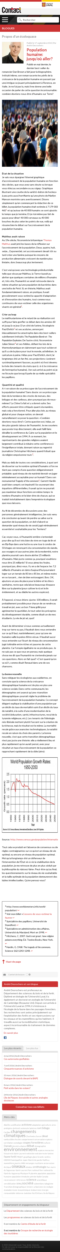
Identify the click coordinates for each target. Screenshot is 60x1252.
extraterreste (41, 1153)
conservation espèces (43, 1139)
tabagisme (48, 1184)
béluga (46, 1127)
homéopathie (16, 1160)
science (31, 1179)
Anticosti (16, 1128)
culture (47, 1143)
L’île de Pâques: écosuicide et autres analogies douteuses (26, 1099)
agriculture (46, 1125)
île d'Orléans (37, 1193)
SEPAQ (19, 1184)
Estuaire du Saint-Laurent (15, 1153)
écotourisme (36, 1190)
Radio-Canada (42, 1176)
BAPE (39, 1128)
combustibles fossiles (12, 1139)
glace (34, 1157)
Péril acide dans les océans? (17, 1088)
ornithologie (39, 1166)
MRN (23, 1163)
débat (30, 1146)
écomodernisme (10, 1190)
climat (45, 1135)
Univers (29, 1187)
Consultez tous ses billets (30, 1106)
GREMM (7, 1160)
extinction (30, 1153)
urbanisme (38, 1187)
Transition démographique (15, 1187)
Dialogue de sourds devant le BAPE (21, 1078)
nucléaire (39, 1163)
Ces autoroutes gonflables (16, 1059)
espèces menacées (46, 1150)
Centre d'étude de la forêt (33, 1224)
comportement (28, 1139)
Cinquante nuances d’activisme (19, 1068)
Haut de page (13, 961)
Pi (29, 1173)
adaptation (36, 1125)
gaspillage (28, 1157)
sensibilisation (10, 1184)
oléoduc (29, 1167)
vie (44, 1187)
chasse (38, 1136)
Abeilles (7, 1125)
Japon (25, 1160)
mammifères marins (12, 1163)
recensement (10, 1180)
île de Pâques (48, 1193)
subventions (39, 1184)
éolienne (19, 1193)
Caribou (7, 1132)
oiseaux (18, 1166)
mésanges (30, 1163)
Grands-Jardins (44, 1157)
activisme (27, 1124)
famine (51, 1153)
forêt (13, 1156)
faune (7, 1156)
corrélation (8, 1143)
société (27, 1183)
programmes (14, 1217)
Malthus (46, 1160)
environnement (20, 1149)
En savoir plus (11, 1032)
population (42, 1173)
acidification (16, 1125)
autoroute (25, 1128)
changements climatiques (20, 1133)
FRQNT (20, 1157)
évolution (28, 1193)
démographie (40, 1146)
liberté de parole (35, 1160)
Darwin (8, 1145)
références (21, 1180)
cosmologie (18, 1143)
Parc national (33, 1170)
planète (33, 1173)
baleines (33, 1128)
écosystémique (24, 1190)
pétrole (33, 1176)
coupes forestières (33, 1142)
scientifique (42, 1180)
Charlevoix (30, 1136)
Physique (24, 1173)
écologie (49, 1187)
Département (13, 1210)
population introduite (21, 1176)
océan (46, 1163)
